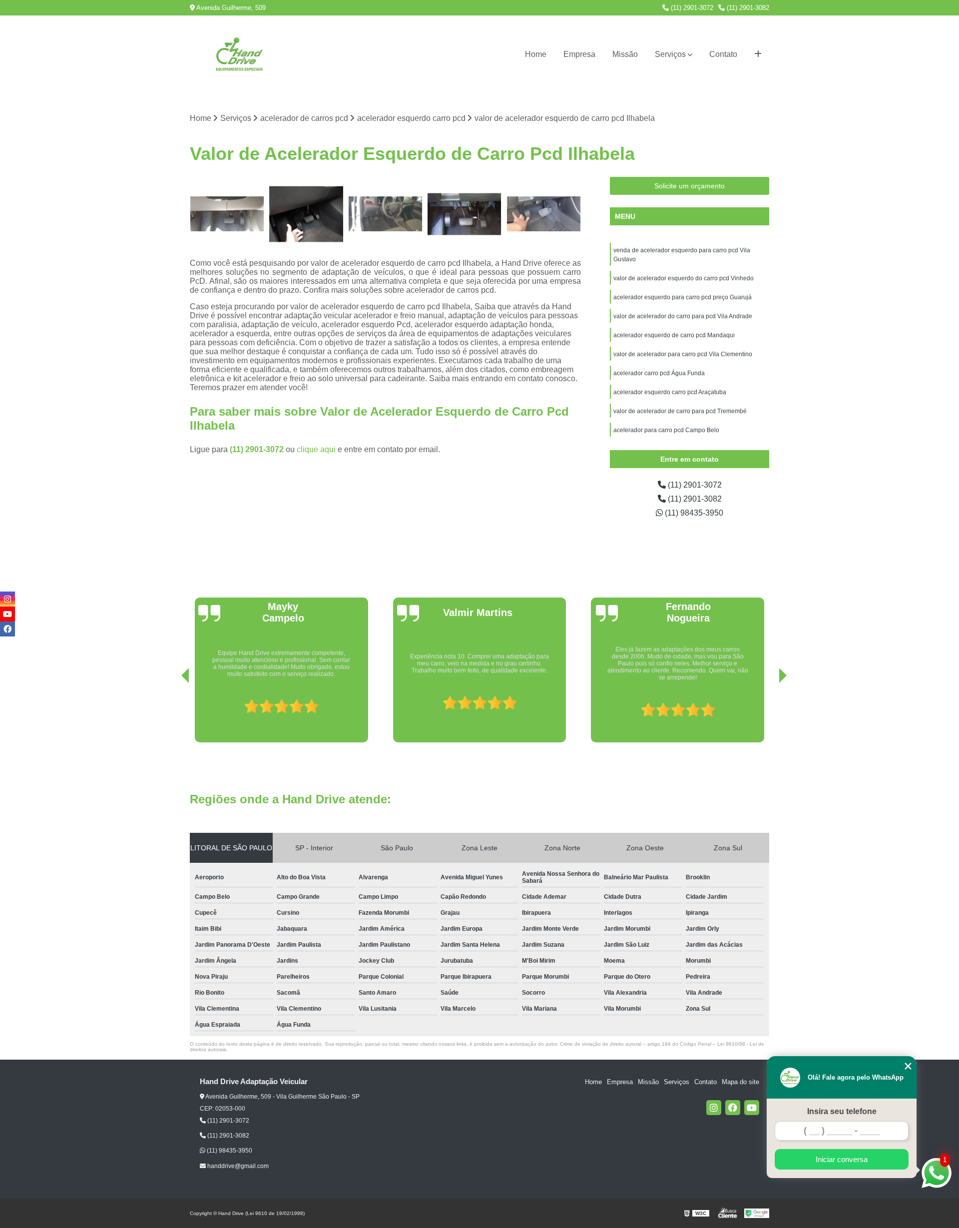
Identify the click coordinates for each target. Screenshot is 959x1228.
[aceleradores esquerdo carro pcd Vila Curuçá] (385, 214)
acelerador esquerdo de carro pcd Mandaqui (674, 335)
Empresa (579, 54)
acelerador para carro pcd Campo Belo (666, 430)
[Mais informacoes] (758, 54)
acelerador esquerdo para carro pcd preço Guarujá (682, 297)
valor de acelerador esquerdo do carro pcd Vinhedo (684, 278)
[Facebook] (732, 1107)
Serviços (670, 54)
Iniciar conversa (842, 1159)
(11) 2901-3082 (747, 7)
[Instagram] (713, 1107)
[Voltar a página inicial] (240, 54)
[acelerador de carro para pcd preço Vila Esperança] (306, 214)
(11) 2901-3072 (691, 7)
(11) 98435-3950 (693, 513)
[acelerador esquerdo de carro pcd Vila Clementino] (465, 214)
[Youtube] (751, 1107)
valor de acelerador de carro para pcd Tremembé (680, 411)
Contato (723, 54)
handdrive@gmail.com (237, 1166)
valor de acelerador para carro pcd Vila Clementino (682, 354)
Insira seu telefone (842, 1111)
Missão (625, 54)
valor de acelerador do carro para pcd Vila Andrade (682, 316)
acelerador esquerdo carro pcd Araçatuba (670, 392)
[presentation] (171, 713)
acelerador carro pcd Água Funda (659, 373)
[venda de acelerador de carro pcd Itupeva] (227, 214)
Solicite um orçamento (689, 186)
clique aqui (316, 449)
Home (535, 54)
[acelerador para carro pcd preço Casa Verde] (543, 214)
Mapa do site (740, 1082)
